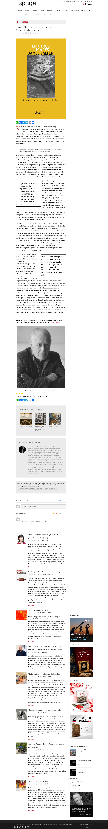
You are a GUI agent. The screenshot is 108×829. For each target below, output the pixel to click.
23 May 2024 (19, 33)
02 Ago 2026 (80, 756)
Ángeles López (42, 713)
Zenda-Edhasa (75, 10)
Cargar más (41, 816)
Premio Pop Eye (88, 824)
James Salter (44, 33)
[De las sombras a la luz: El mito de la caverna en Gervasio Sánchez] (41, 419)
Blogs (58, 10)
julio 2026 (74, 785)
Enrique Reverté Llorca (45, 677)
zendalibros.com (42, 652)
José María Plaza (43, 540)
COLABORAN (62, 1)
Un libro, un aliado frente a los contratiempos (45, 572)
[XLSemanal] (87, 4)
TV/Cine (65, 10)
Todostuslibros (55, 323)
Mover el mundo (53, 426)
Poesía (27, 10)
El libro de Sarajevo (82, 770)
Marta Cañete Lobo (43, 750)
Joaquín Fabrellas (43, 784)
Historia (34, 10)
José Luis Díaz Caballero (30, 33)
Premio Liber (81, 824)
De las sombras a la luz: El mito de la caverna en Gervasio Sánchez (40, 428)
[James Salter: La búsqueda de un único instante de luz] (41, 79)
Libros (42, 10)
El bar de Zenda (81, 754)
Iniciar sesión (62, 501)
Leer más (31, 567)
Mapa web (69, 824)
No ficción (27, 14)
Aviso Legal (44, 824)
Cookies (60, 824)
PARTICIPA (76, 1)
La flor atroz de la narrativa (38, 781)
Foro (82, 10)
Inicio (17, 14)
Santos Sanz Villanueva (45, 613)
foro (23, 484)
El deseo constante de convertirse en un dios (44, 710)
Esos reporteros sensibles (84, 760)
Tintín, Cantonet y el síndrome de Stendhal (44, 674)
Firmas (20, 10)
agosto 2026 (75, 782)
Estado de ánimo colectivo (38, 610)
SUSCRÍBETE (69, 1)
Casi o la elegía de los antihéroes (26, 427)
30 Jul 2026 (79, 764)
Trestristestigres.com (36, 824)
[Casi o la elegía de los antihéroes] (26, 419)
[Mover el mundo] (55, 419)
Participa (64, 824)
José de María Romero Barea (46, 574)
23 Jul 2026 (79, 774)
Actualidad (50, 10)
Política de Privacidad (52, 824)
